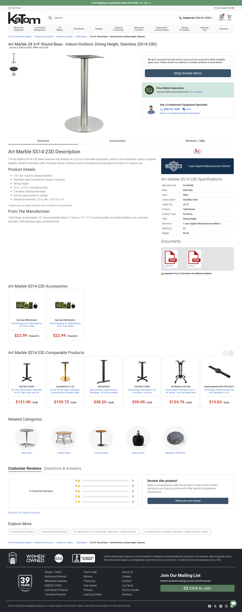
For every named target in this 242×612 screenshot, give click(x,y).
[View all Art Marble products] (197, 151)
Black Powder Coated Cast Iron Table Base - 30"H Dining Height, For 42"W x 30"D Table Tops (104, 392)
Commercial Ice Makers (22, 531)
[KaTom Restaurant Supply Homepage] (24, 18)
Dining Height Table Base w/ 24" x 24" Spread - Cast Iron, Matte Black (180, 391)
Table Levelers (138, 453)
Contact (126, 580)
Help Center (16, 8)
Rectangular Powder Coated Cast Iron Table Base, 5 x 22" (219, 391)
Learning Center (92, 594)
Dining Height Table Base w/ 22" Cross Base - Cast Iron (142, 391)
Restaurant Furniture (139, 29)
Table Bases (81, 36)
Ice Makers (59, 29)
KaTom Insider (130, 590)
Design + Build (53, 572)
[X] (215, 606)
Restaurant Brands (55, 576)
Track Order (90, 572)
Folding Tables (63, 453)
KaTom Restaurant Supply (19, 36)
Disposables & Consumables (162, 29)
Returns (87, 576)
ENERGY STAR (53, 585)
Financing (89, 580)
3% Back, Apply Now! (222, 8)
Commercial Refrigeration (40, 29)
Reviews (127, 594)
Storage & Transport (184, 29)
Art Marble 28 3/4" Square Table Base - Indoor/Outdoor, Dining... (177, 531)
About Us (127, 572)
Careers (126, 576)
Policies (88, 590)
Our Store (127, 585)
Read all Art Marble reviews (24, 512)
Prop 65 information (182, 273)
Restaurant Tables (65, 36)
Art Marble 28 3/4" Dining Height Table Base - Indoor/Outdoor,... (106, 531)
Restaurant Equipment (19, 29)
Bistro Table (27, 453)
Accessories (117, 140)
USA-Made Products (56, 590)
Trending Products (55, 594)
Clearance (223, 29)
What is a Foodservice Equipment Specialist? (180, 113)
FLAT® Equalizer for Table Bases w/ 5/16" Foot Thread (65, 324)
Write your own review (188, 500)
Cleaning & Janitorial (118, 29)
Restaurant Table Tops (175, 453)
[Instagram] (226, 606)
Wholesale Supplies (56, 580)
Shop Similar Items (188, 73)
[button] (222, 18)
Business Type (205, 29)
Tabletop (99, 29)
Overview (43, 140)
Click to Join (200, 588)
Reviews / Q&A (195, 140)
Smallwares (79, 29)
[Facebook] (209, 606)
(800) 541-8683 (171, 109)
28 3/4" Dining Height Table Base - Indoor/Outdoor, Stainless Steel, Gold (65, 392)
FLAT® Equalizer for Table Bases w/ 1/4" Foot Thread (26, 324)
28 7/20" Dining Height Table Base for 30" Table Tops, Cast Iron (27, 391)
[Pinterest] (220, 606)
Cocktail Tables (101, 453)
